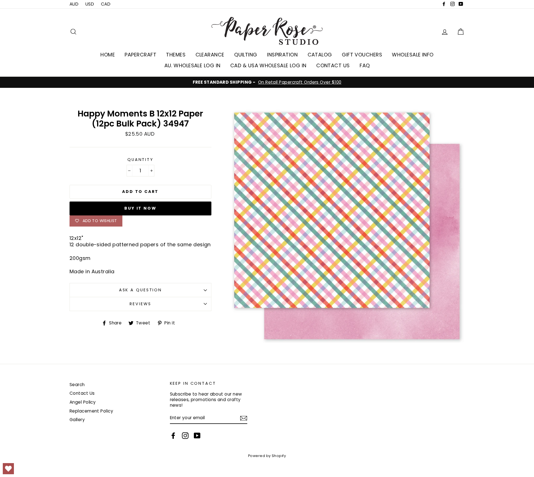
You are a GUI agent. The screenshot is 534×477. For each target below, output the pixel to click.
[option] (267, 82)
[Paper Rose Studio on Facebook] (173, 435)
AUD (74, 4)
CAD (105, 4)
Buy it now (140, 208)
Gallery (77, 420)
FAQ (365, 65)
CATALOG (320, 54)
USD (89, 4)
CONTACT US (333, 65)
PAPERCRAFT (140, 54)
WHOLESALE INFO (412, 54)
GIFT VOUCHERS (362, 54)
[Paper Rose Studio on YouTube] (197, 435)
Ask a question (140, 290)
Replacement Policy (91, 411)
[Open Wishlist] (8, 468)
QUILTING (245, 54)
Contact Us (82, 393)
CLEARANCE (210, 54)
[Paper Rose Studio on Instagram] (185, 435)
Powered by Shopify (267, 455)
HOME (107, 54)
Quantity (140, 159)
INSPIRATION (282, 54)
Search (77, 384)
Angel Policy (83, 402)
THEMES (176, 54)
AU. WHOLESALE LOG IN (192, 65)
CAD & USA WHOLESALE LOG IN (268, 65)
